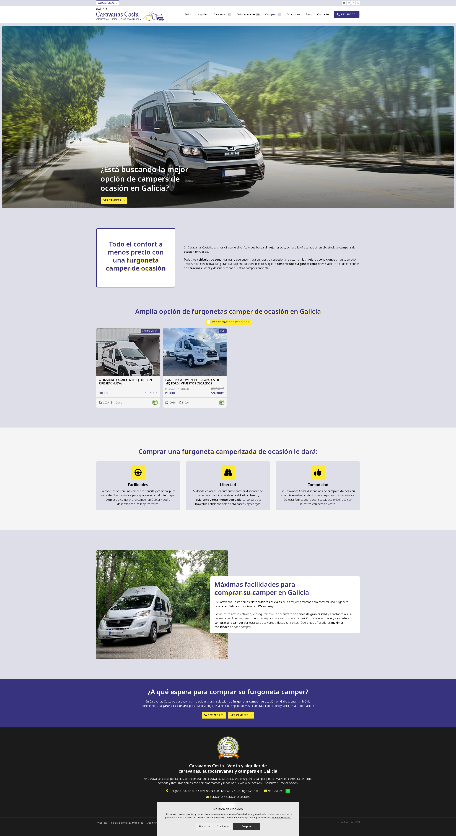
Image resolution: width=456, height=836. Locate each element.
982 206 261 (276, 791)
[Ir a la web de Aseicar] (228, 748)
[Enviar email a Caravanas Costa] (344, 3)
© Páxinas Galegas (349, 822)
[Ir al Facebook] (353, 3)
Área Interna (152, 822)
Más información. (281, 817)
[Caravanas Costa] (130, 16)
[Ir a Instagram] (358, 3)
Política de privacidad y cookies (127, 822)
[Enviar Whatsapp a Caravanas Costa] (349, 3)
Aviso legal (102, 822)
